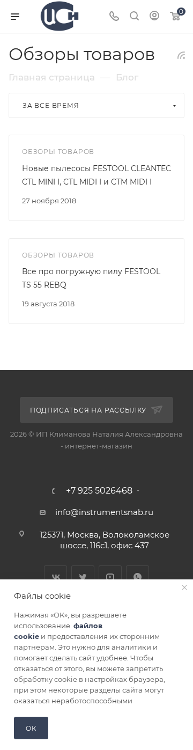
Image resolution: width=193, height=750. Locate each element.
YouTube (110, 577)
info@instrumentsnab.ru (104, 512)
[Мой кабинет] (154, 17)
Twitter (82, 577)
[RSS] (181, 55)
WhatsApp (137, 577)
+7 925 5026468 (99, 491)
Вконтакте (55, 577)
